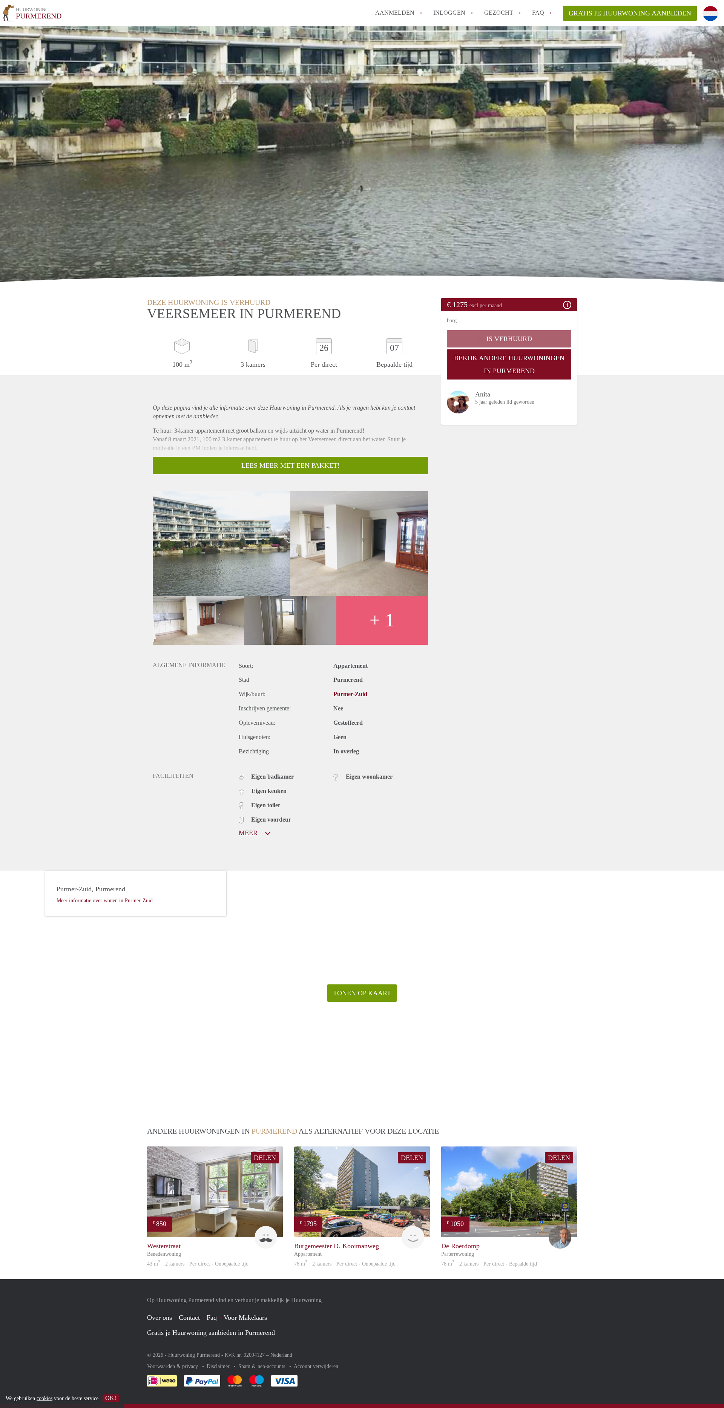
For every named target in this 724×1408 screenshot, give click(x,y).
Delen (265, 1158)
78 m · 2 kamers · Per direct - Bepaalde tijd (489, 1264)
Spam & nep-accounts (262, 1366)
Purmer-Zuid (350, 694)
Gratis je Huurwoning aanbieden (630, 13)
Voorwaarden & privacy (173, 1366)
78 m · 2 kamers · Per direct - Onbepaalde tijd (345, 1264)
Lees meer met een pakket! (290, 465)
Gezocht (498, 12)
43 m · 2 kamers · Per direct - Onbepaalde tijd (197, 1264)
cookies (44, 1398)
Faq (212, 1317)
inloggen (449, 12)
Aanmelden (394, 12)
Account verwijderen (316, 1366)
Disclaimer (219, 1366)
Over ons (159, 1317)
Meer (249, 833)
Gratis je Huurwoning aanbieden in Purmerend (211, 1332)
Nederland (281, 1355)
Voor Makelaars (245, 1317)
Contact (189, 1317)
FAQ (538, 12)
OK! (110, 1398)
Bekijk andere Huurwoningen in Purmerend (509, 364)
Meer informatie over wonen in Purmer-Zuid (105, 900)
